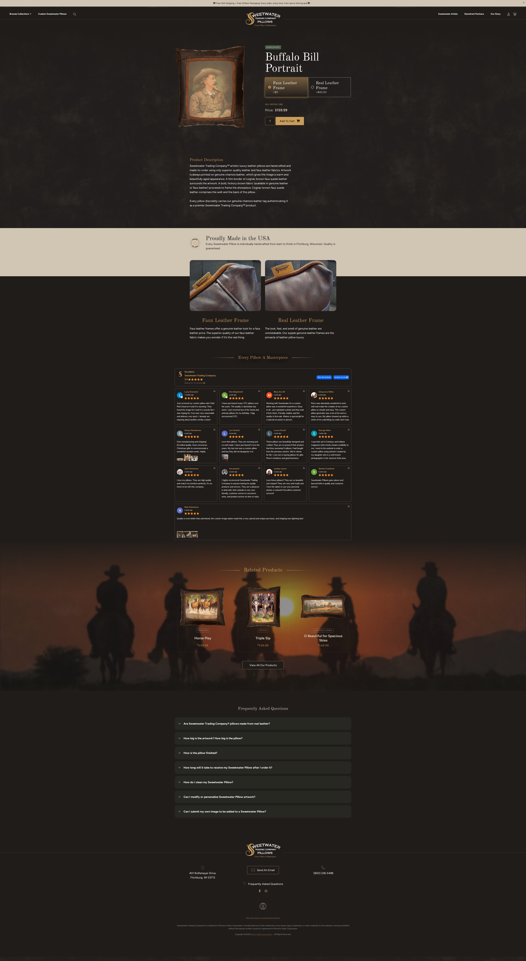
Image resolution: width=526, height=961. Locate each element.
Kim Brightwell (236, 392)
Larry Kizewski (191, 392)
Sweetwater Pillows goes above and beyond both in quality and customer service (327, 483)
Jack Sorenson (191, 468)
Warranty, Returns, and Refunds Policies (263, 918)
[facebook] (260, 891)
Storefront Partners (474, 14)
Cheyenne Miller (326, 392)
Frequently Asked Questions (265, 884)
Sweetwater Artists (448, 14)
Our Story (496, 14)
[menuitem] (20, 13)
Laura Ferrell (280, 430)
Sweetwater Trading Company (200, 375)
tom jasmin (234, 468)
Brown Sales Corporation (261, 934)
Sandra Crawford (326, 468)
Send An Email (266, 870)
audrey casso (280, 468)
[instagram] (266, 891)
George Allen (325, 430)
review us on (340, 377)
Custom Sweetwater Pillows (52, 14)
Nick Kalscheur (192, 507)
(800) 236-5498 (323, 873)
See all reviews (324, 377)
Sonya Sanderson (193, 430)
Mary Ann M (279, 392)
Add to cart (287, 121)
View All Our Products (263, 665)
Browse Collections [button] (19, 14)
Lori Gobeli (234, 430)
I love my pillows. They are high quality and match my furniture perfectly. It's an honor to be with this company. (194, 483)
